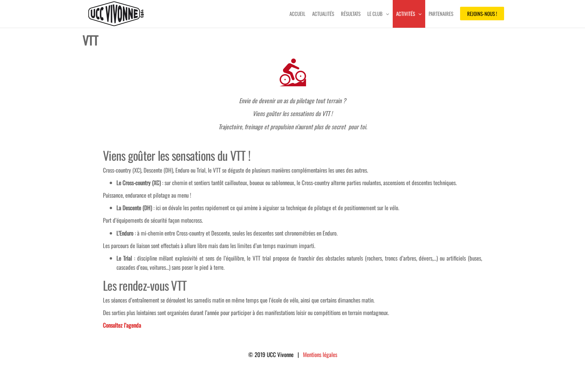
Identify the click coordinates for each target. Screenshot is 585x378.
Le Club (375, 13)
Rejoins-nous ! (482, 13)
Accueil (297, 13)
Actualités (323, 13)
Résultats (351, 13)
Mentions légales (320, 354)
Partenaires (441, 13)
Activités (405, 13)
